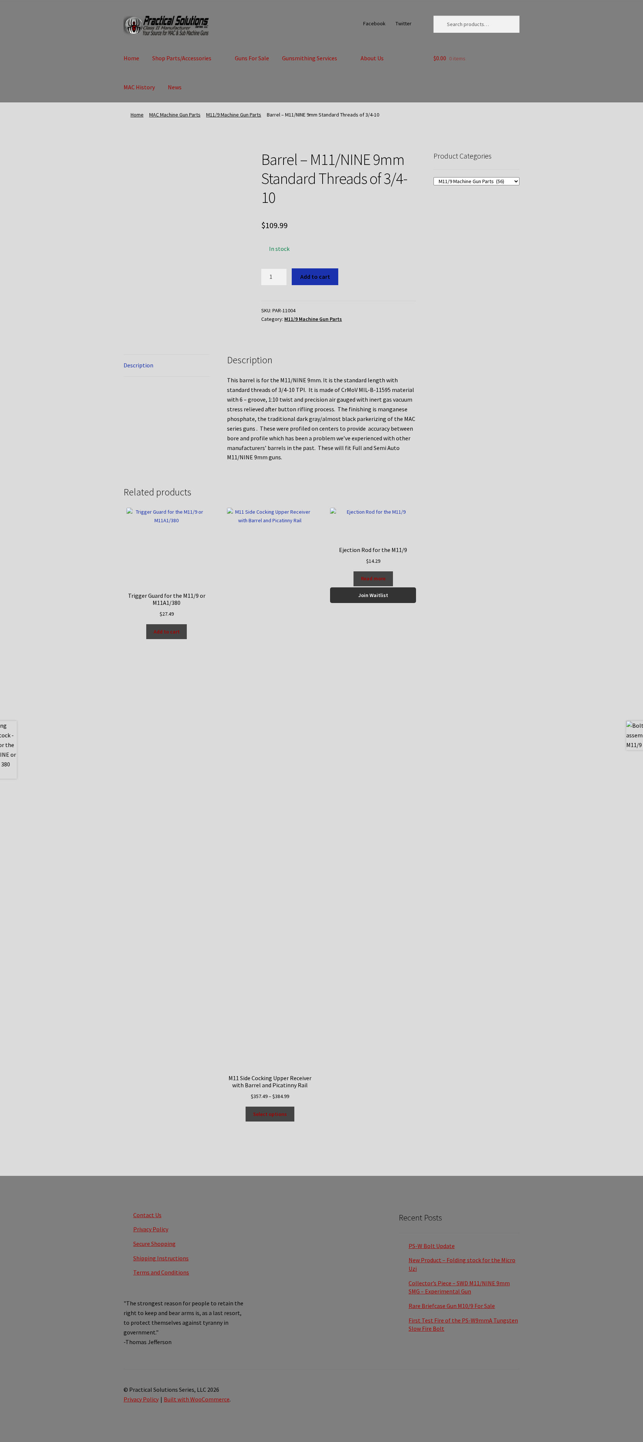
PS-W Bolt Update (432, 1246)
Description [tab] (138, 365)
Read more (373, 578)
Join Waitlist (373, 595)
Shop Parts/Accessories (181, 58)
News (175, 87)
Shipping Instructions (161, 1258)
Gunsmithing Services (309, 58)
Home (131, 58)
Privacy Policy (150, 1229)
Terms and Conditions (161, 1272)
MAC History (139, 87)
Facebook (374, 23)
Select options (270, 1114)
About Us (372, 58)
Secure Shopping (154, 1243)
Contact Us (147, 1215)
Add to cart (315, 276)
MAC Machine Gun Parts (175, 114)
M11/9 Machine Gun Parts (233, 114)
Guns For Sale (252, 58)
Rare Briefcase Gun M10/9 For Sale (452, 1305)
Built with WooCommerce (197, 1399)
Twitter (404, 23)
